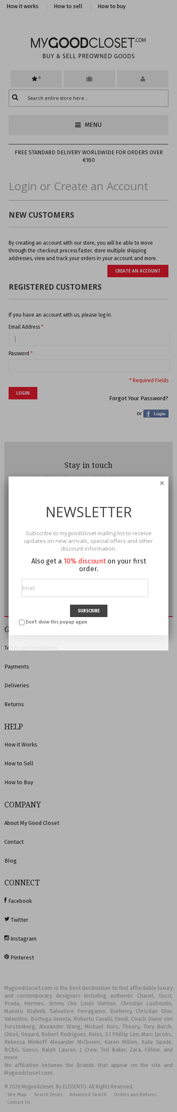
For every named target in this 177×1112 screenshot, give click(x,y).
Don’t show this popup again (56, 622)
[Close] (162, 483)
